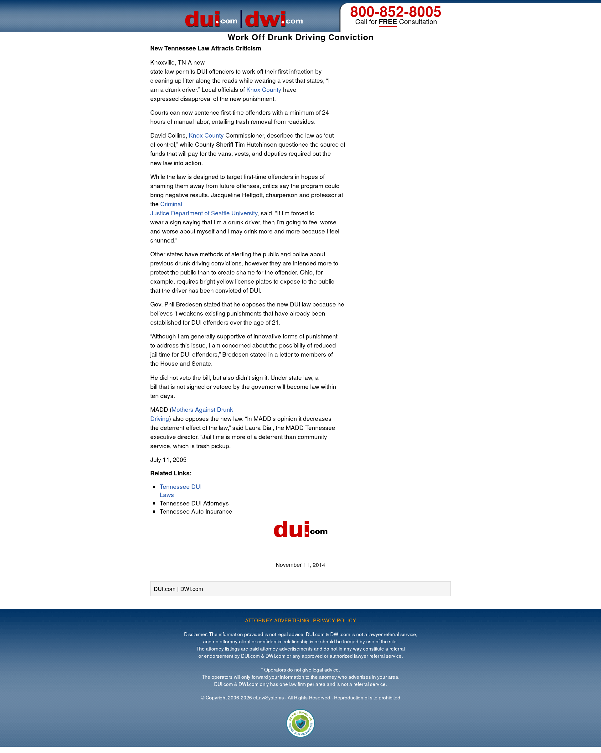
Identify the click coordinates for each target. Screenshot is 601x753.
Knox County (263, 89)
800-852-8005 (396, 11)
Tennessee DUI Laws (181, 490)
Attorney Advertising (277, 620)
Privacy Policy (334, 620)
